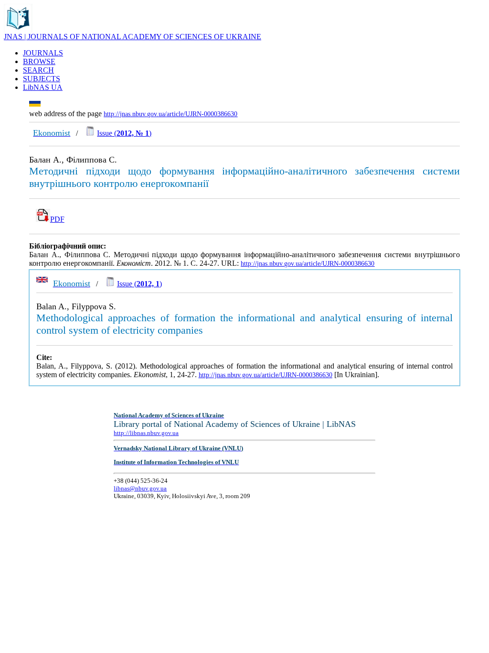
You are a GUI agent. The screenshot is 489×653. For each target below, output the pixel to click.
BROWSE (39, 61)
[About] (18, 30)
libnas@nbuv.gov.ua (140, 488)
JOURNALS (43, 53)
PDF (57, 219)
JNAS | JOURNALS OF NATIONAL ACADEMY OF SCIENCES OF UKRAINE (132, 37)
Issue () (124, 133)
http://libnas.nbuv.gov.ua (146, 432)
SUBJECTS (41, 79)
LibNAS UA (43, 87)
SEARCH (38, 70)
